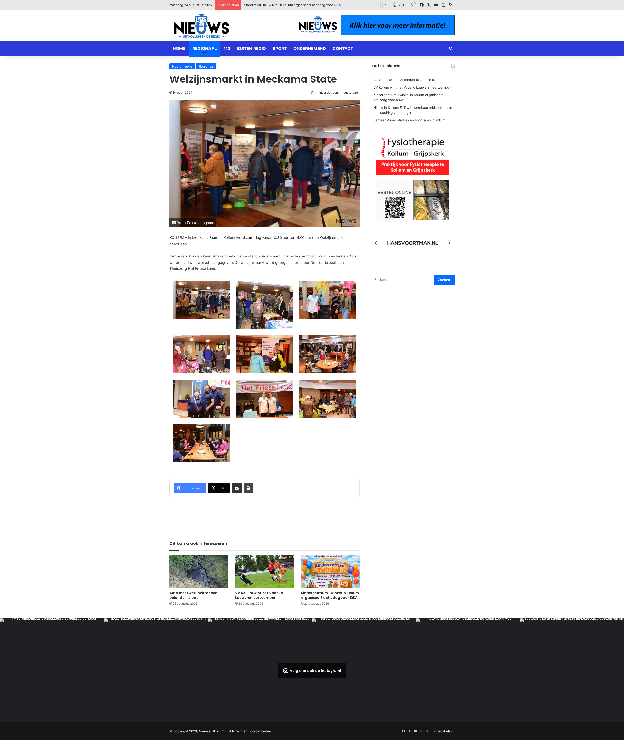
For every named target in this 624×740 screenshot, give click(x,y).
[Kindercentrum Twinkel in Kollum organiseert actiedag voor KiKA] (330, 571)
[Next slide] (449, 243)
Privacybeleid (443, 731)
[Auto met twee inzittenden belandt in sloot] (198, 571)
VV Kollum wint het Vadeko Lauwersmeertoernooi (259, 595)
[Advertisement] (264, 516)
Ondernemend (309, 48)
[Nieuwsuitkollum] (201, 27)
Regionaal (204, 48)
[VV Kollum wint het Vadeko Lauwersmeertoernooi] (264, 571)
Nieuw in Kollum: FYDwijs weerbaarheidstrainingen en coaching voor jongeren (303, 5)
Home (179, 48)
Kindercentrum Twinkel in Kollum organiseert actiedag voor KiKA (330, 595)
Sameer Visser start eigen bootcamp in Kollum (409, 120)
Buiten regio (251, 48)
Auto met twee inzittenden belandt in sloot (193, 595)
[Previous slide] (376, 243)
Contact (343, 48)
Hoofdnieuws (182, 66)
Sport (280, 48)
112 (227, 48)
